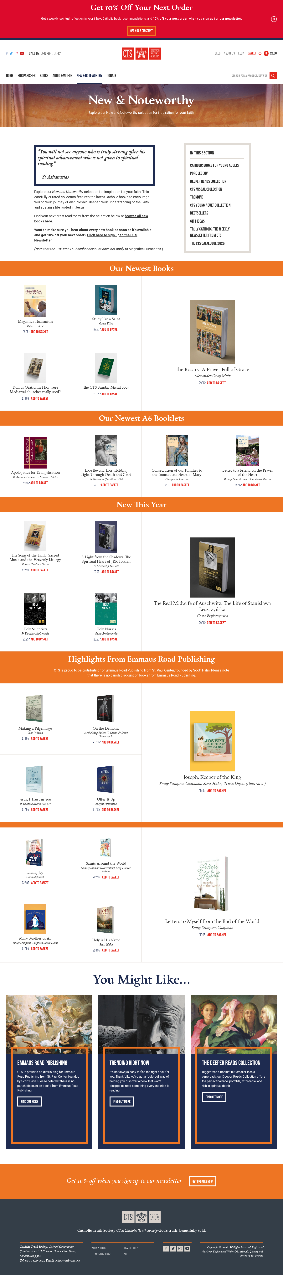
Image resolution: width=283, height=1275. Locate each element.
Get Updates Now (203, 1181)
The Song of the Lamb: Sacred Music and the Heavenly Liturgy (35, 557)
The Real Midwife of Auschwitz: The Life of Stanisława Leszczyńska (212, 606)
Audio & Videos (62, 75)
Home (9, 75)
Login (241, 53)
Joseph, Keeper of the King (212, 776)
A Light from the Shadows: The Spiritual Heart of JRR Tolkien (106, 559)
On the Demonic (106, 728)
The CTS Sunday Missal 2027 (106, 387)
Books (44, 75)
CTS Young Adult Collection (210, 205)
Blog (218, 53)
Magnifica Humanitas (35, 321)
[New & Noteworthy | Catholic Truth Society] (141, 53)
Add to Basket (39, 332)
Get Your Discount (141, 31)
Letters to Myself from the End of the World (212, 921)
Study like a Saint (106, 318)
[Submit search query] (273, 75)
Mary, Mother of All (35, 938)
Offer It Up (106, 799)
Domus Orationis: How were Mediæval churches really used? (35, 389)
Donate (111, 75)
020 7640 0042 (45, 53)
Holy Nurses (106, 628)
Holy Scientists (35, 628)
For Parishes (26, 75)
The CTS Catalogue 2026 (207, 243)
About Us (229, 53)
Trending (196, 197)
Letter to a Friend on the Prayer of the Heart (247, 472)
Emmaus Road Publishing (42, 1062)
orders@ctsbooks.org (63, 1260)
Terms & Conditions (101, 1254)
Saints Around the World (106, 863)
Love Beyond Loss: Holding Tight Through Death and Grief (106, 472)
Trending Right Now (129, 1062)
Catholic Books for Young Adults (214, 165)
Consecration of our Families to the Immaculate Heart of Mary (177, 472)
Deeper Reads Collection (208, 181)
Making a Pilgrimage (35, 728)
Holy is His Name (106, 939)
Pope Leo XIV (199, 173)
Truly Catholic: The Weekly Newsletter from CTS (210, 232)
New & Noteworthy (89, 75)
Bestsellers (199, 213)
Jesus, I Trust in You (35, 799)
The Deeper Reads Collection (231, 1062)
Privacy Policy (131, 1248)
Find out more (29, 1102)
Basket (262, 53)
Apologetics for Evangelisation (35, 472)
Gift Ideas (197, 221)
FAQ (125, 1254)
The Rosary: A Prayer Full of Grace (212, 369)
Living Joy (35, 872)
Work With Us (98, 1248)
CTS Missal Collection (206, 189)
